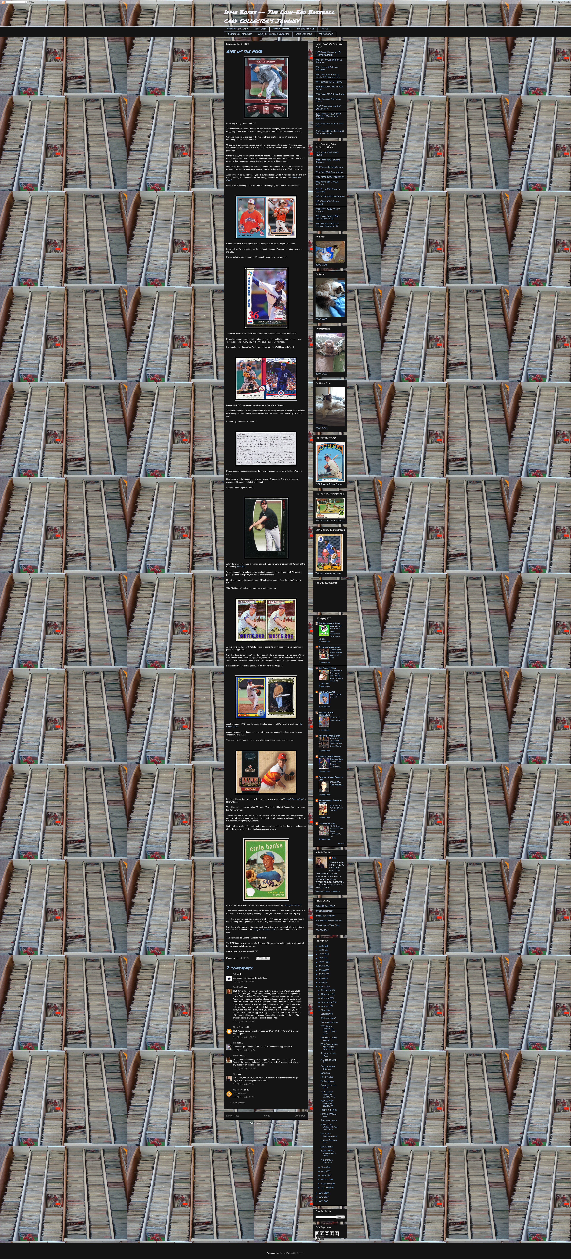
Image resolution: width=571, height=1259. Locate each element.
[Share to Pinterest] (268, 958)
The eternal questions (327, 1161)
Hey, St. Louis (327, 1076)
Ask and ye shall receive (329, 1039)
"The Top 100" (322, 930)
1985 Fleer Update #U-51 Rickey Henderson (328, 53)
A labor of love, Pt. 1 (328, 1061)
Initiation (325, 1072)
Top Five (324, 28)
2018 (321, 970)
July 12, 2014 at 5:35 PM (244, 981)
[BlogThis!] (260, 958)
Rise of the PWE (329, 1109)
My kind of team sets (328, 1115)
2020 (322, 962)
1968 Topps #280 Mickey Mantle (328, 210)
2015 (321, 982)
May (323, 1171)
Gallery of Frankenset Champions (273, 34)
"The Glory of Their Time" (328, 925)
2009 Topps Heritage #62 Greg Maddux (328, 107)
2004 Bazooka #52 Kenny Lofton (328, 100)
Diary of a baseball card (329, 1134)
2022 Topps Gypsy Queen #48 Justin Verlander (330, 132)
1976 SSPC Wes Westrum (336, 783)
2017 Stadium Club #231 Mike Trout (329, 124)
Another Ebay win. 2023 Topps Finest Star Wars (336, 742)
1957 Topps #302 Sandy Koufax (327, 153)
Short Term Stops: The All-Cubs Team (329, 1127)
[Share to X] (262, 958)
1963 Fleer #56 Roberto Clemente (328, 190)
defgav (236, 1056)
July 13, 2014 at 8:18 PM (244, 1097)
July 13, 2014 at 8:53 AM (244, 1084)
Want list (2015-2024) (237, 28)
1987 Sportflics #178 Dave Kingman (329, 61)
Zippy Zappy (238, 1027)
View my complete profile (328, 891)
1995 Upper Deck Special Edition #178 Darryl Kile (328, 75)
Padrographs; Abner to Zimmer (330, 801)
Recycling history (329, 1022)
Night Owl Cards (327, 691)
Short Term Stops (304, 34)
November (326, 994)
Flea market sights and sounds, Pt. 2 (328, 1094)
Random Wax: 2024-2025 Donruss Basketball (336, 763)
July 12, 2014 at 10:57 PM (244, 1037)
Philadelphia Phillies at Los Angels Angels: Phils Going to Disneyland (331, 677)
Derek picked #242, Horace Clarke (336, 808)
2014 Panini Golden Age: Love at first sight (328, 1030)
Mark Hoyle (238, 1090)
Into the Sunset (326, 34)
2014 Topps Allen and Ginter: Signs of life (329, 1047)
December (326, 990)
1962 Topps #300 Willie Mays (330, 176)
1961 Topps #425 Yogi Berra (329, 167)
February (326, 1183)
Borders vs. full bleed (329, 1086)
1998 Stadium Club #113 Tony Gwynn (329, 88)
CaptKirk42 (238, 987)
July (323, 1010)
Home (267, 1115)
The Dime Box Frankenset (239, 34)
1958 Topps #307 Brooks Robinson (328, 161)
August (325, 1006)
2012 (321, 1196)
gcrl (235, 1043)
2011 (321, 1200)
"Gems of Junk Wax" (325, 905)
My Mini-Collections (282, 28)
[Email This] (257, 958)
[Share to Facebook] (265, 958)
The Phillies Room (327, 668)
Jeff (234, 974)
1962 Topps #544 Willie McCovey (327, 183)
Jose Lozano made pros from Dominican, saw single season (330, 632)
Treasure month (329, 1120)
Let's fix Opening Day (329, 1141)
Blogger (300, 1253)
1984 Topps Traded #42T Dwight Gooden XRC (327, 217)
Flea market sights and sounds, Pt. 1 (328, 1103)
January (325, 1187)
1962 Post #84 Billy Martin (329, 172)
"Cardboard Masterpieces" (329, 920)
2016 (321, 978)
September (326, 1002)
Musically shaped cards (336, 718)
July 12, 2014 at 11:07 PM (244, 1050)
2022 (321, 954)
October (325, 998)
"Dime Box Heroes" (324, 910)
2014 (321, 986)
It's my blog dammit (335, 695)
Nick (235, 1074)
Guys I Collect (260, 28)
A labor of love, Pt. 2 (328, 1054)
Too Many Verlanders (329, 647)
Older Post (300, 1115)
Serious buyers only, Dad (328, 1067)
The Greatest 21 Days (329, 623)
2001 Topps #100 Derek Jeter (330, 94)
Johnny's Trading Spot (329, 735)
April (324, 1175)
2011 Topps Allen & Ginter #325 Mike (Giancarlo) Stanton (328, 116)
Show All (341, 843)
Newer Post (232, 1115)
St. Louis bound (328, 1081)
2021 (321, 958)
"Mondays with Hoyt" (325, 915)
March (325, 1179)
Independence (327, 1146)
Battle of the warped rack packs (328, 1153)
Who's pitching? (328, 1018)
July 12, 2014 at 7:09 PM (244, 1021)
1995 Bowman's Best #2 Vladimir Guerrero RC (327, 224)
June (323, 1167)
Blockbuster (327, 1013)
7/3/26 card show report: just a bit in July (336, 653)
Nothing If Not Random (330, 756)
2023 (321, 949)
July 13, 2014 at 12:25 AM (244, 1068)
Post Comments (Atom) (272, 1123)
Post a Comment (237, 1103)
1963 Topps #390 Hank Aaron (330, 196)
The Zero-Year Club (305, 28)
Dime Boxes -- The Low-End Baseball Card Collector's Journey (279, 16)
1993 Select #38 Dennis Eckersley (327, 68)
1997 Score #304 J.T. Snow (329, 81)
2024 (322, 945)
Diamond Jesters (327, 823)
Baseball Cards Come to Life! (331, 778)
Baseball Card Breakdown (326, 713)
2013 (321, 1192)
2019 (321, 966)
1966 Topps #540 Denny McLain (327, 202)
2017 (321, 974)
